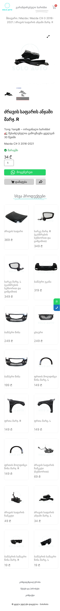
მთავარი (11, 18)
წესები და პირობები (30, 588)
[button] (19, 182)
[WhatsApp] (57, 301)
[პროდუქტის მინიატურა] (48, 36)
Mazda (23, 18)
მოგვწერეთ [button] (25, 172)
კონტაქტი (30, 595)
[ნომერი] (57, 308)
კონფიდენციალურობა (30, 582)
